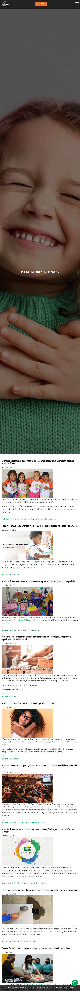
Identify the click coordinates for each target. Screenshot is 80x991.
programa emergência (27, 630)
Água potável (35, 519)
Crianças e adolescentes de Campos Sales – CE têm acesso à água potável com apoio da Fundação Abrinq (38, 462)
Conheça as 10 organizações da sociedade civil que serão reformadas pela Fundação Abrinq (39, 889)
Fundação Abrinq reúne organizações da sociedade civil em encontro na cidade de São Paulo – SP (40, 766)
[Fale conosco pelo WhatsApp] (75, 983)
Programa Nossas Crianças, (39, 984)
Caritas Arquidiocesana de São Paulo (18, 620)
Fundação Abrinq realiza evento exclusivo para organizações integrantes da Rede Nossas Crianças (38, 830)
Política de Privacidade (69, 987)
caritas (37, 630)
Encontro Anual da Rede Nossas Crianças (33, 822)
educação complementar (48, 519)
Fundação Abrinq (7, 519)
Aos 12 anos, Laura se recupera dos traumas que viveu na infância (29, 703)
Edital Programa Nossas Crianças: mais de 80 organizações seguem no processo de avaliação (40, 525)
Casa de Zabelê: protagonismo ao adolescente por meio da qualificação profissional (36, 948)
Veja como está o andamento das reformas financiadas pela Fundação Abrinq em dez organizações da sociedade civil (36, 638)
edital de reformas (48, 675)
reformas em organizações (28, 941)
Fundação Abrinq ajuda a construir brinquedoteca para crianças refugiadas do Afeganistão (38, 581)
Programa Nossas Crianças (21, 519)
